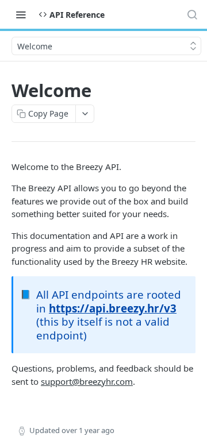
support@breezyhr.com (87, 381)
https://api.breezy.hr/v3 (113, 308)
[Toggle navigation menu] (21, 14)
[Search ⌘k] (192, 14)
